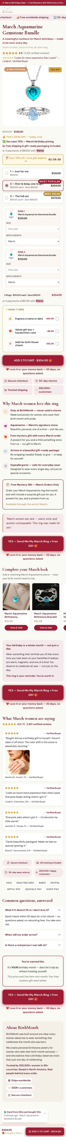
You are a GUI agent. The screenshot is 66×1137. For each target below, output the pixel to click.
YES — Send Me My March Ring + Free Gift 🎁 (33, 544)
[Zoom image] (33, 95)
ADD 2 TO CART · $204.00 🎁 (33, 360)
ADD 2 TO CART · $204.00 (46, 1131)
